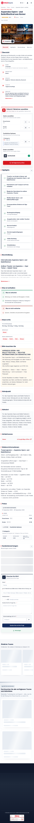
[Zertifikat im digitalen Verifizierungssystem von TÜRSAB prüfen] (17, 818)
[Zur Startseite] (7, 3)
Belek (11, 339)
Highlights (13, 47)
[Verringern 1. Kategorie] (22, 141)
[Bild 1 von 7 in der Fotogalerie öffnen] (17, 34)
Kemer (12, 7)
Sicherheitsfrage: (10, 616)
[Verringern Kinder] (22, 127)
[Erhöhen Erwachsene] (29, 122)
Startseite (3, 7)
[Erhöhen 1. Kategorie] (29, 141)
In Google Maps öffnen (23, 439)
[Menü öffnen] (31, 3)
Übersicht (5, 47)
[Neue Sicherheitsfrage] (29, 619)
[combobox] (17, 156)
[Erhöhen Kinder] (29, 127)
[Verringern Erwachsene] (22, 122)
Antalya (5, 339)
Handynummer (6, 596)
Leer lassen (5, 582)
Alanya (22, 339)
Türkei (8, 7)
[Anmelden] (27, 3)
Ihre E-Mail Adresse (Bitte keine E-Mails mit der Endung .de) (16, 589)
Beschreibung (21, 47)
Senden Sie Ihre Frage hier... (9, 602)
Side (16, 339)
